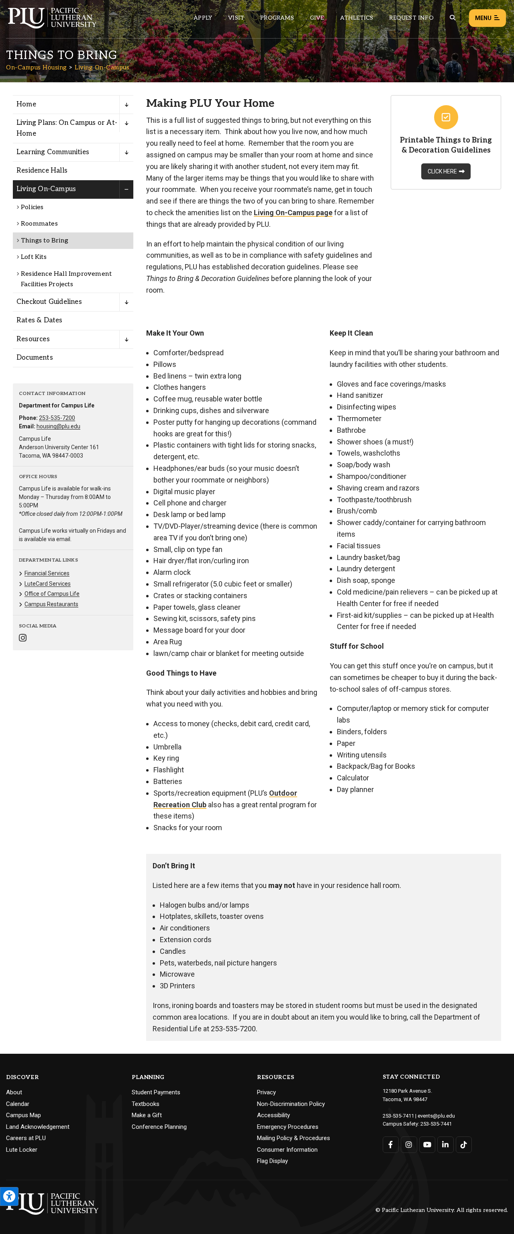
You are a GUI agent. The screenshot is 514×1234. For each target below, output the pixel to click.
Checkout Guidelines (49, 302)
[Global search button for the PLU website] (452, 18)
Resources (33, 339)
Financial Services (46, 573)
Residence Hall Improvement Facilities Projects (66, 279)
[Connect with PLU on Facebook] (391, 1144)
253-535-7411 (398, 1116)
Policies (32, 207)
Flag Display (272, 1161)
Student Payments (156, 1092)
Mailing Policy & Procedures (293, 1138)
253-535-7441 (436, 1124)
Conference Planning (159, 1126)
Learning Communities (52, 152)
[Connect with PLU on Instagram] (409, 1144)
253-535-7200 (57, 418)
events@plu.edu (436, 1116)
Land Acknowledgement (37, 1126)
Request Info (411, 17)
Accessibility (273, 1115)
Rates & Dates (39, 320)
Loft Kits (34, 257)
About (14, 1092)
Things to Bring (44, 240)
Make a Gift (147, 1115)
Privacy (266, 1092)
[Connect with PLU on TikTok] (464, 1144)
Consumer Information (287, 1149)
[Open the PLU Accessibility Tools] (9, 1196)
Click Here (442, 171)
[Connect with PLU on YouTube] (427, 1144)
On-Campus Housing (36, 67)
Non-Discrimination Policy (291, 1104)
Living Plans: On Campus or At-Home (66, 128)
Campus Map (23, 1115)
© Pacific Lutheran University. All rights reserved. (441, 1211)
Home (26, 104)
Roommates (39, 224)
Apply (203, 17)
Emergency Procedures (287, 1126)
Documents (34, 358)
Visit (236, 17)
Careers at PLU (26, 1138)
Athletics (356, 17)
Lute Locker (21, 1149)
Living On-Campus (102, 67)
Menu (483, 18)
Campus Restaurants (51, 604)
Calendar (17, 1104)
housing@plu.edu (58, 426)
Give (317, 17)
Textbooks (145, 1104)
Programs (277, 17)
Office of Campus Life (52, 594)
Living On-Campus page (293, 212)
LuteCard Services (47, 583)
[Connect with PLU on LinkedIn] (445, 1144)
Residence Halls (41, 171)
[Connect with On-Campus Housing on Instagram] (23, 639)
